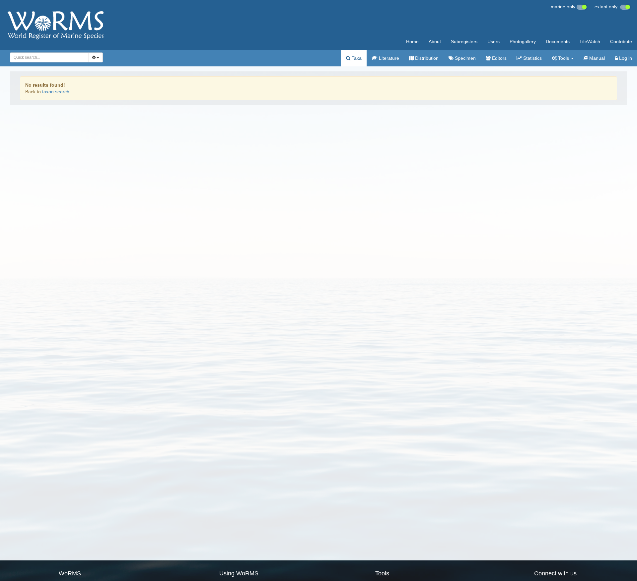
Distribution (426, 58)
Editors (499, 58)
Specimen (465, 58)
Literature (388, 58)
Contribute (621, 41)
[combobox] (49, 57)
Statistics (532, 58)
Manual (596, 58)
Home (412, 41)
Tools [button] (563, 58)
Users (493, 41)
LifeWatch (590, 41)
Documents (558, 41)
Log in (625, 58)
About (435, 41)
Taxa (356, 58)
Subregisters (464, 41)
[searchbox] (47, 57)
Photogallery (523, 41)
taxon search (55, 91)
